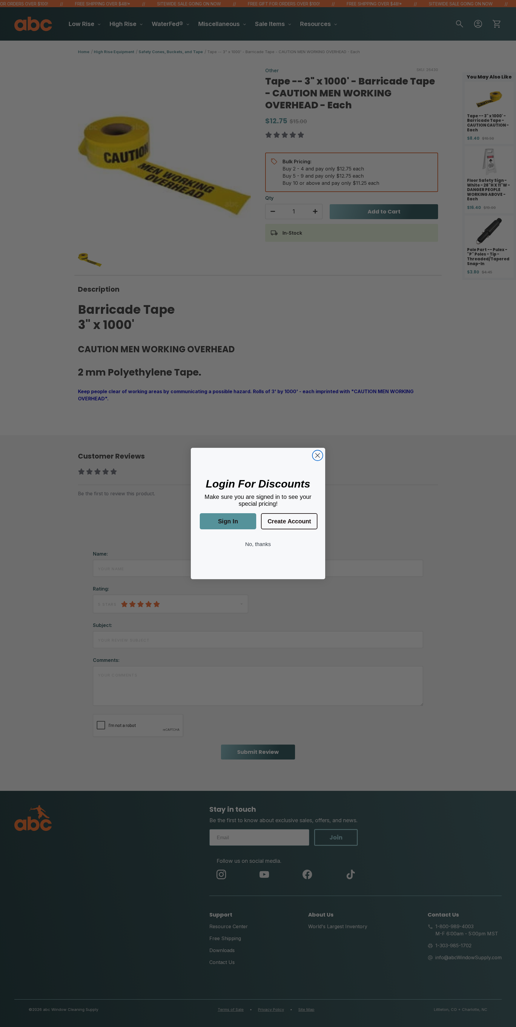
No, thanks (258, 544)
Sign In (228, 521)
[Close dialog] (317, 455)
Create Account (289, 521)
